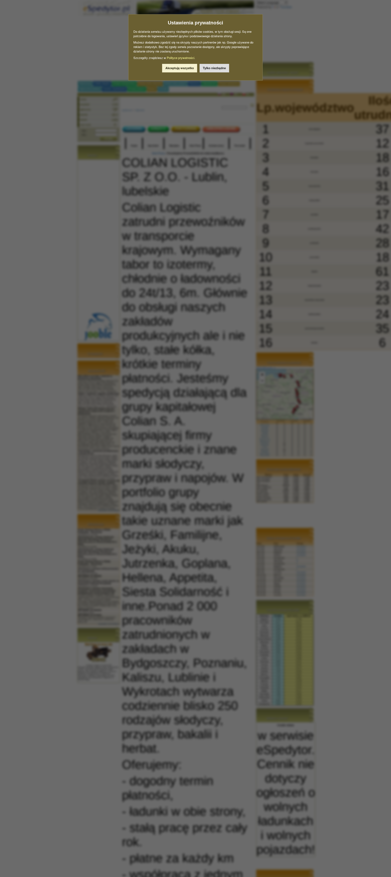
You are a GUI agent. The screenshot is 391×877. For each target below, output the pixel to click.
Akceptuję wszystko (179, 68)
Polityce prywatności (180, 58)
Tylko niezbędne (214, 68)
